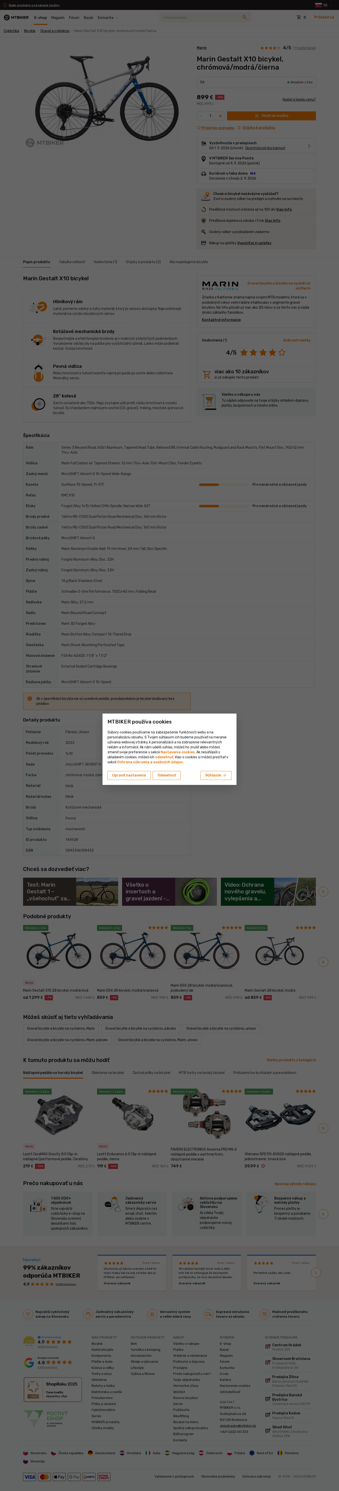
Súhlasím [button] (216, 775)
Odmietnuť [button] (167, 775)
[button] (164, 757)
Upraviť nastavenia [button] (129, 775)
